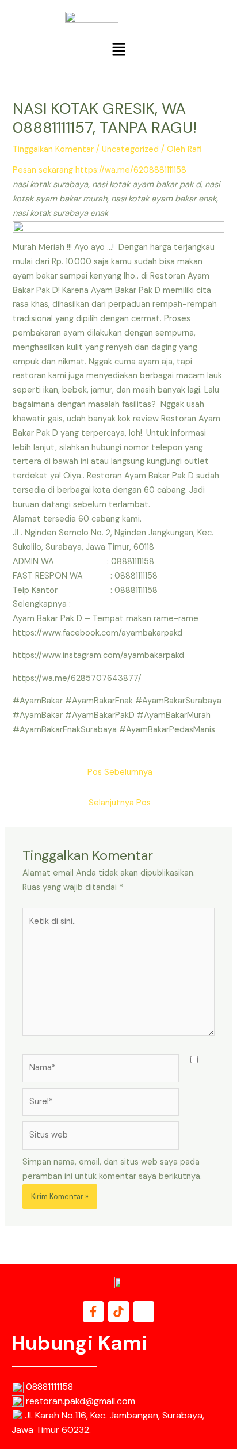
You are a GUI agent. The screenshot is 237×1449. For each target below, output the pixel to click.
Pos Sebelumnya (119, 772)
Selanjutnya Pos (120, 802)
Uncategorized (130, 149)
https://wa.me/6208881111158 (130, 170)
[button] (118, 50)
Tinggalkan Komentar (53, 149)
